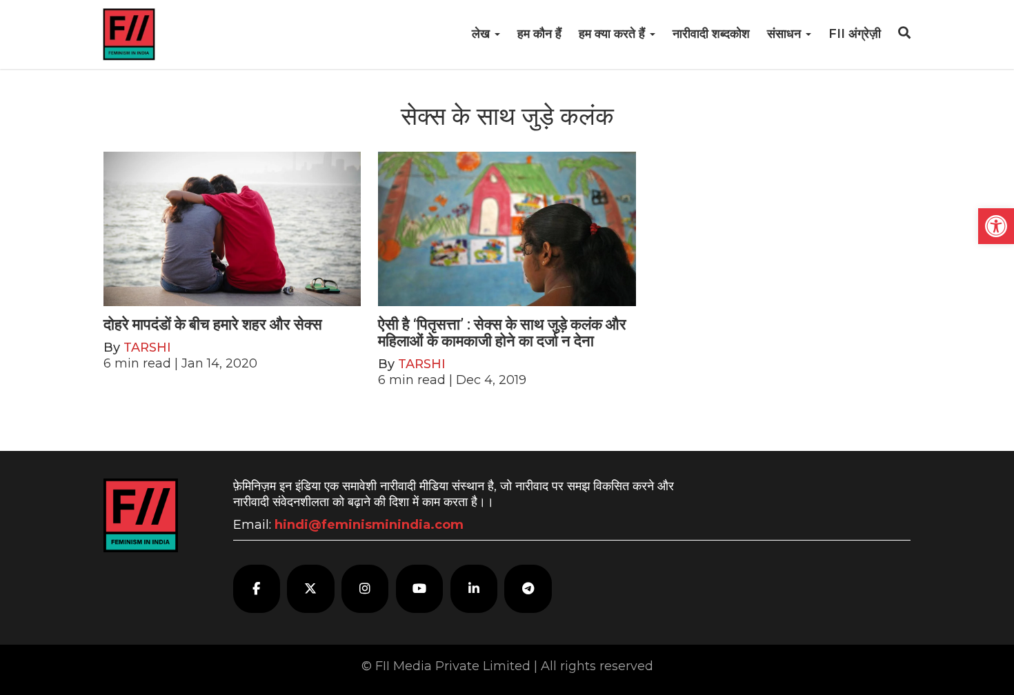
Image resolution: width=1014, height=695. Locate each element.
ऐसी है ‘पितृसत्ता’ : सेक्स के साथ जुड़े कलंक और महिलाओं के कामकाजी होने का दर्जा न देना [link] (502, 333)
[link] (996, 226)
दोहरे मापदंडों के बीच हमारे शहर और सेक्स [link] (212, 324)
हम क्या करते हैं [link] (613, 33)
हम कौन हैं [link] (539, 33)
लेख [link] (482, 33)
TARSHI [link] (147, 347)
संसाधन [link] (785, 33)
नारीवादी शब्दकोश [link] (711, 33)
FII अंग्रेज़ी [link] (854, 33)
